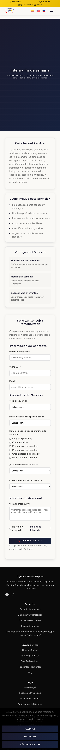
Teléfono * (15, 367)
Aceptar (30, 729)
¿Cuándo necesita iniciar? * (23, 464)
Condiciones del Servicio (30, 704)
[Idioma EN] (38, 11)
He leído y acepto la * (31, 528)
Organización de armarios (26, 453)
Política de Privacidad (35, 528)
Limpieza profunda (22, 438)
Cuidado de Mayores (30, 609)
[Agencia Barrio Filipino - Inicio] (9, 10)
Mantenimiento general (24, 457)
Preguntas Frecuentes (30, 667)
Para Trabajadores (30, 661)
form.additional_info (20, 504)
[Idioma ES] (32, 11)
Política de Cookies (30, 698)
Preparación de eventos (25, 446)
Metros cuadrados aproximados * (26, 416)
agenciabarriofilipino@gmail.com (31, 5)
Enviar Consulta (31, 540)
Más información (30, 744)
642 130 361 (45, 2)
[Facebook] (7, 595)
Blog (30, 672)
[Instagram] (12, 595)
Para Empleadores (30, 655)
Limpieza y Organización (30, 614)
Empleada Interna (30, 626)
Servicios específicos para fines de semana (27, 432)
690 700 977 (16, 2)
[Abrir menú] (51, 10)
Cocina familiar (20, 442)
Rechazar (30, 736)
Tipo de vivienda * (18, 401)
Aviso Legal (30, 687)
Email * (12, 381)
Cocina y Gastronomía (30, 620)
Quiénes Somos (30, 650)
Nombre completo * (19, 351)
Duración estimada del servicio (25, 480)
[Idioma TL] (43, 11)
